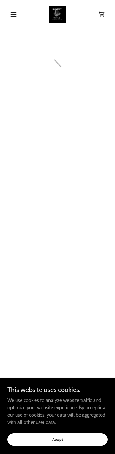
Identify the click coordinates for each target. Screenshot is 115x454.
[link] (57, 14)
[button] (14, 14)
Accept (57, 439)
